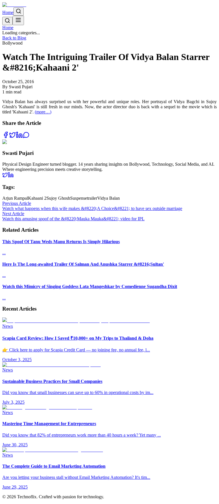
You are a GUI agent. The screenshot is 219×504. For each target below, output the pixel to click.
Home (7, 12)
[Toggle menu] (18, 20)
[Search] (18, 11)
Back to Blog (14, 37)
